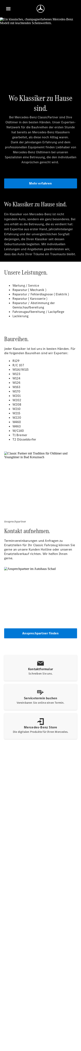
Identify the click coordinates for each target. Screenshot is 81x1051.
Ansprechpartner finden (40, 633)
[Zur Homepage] (40, 9)
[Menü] (8, 8)
